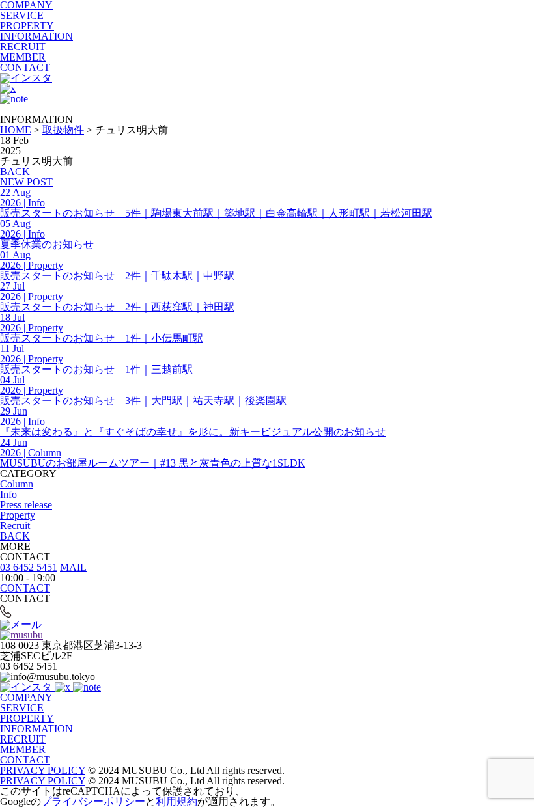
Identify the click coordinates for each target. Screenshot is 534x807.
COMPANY (26, 697)
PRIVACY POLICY (42, 770)
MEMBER (23, 56)
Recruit (15, 525)
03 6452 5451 (28, 567)
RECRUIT (23, 46)
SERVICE (22, 15)
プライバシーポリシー (93, 801)
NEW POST (26, 181)
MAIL (73, 567)
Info (8, 494)
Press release (26, 504)
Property (17, 515)
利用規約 (176, 801)
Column (16, 483)
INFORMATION (36, 36)
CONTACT (25, 67)
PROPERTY (27, 25)
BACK (15, 171)
